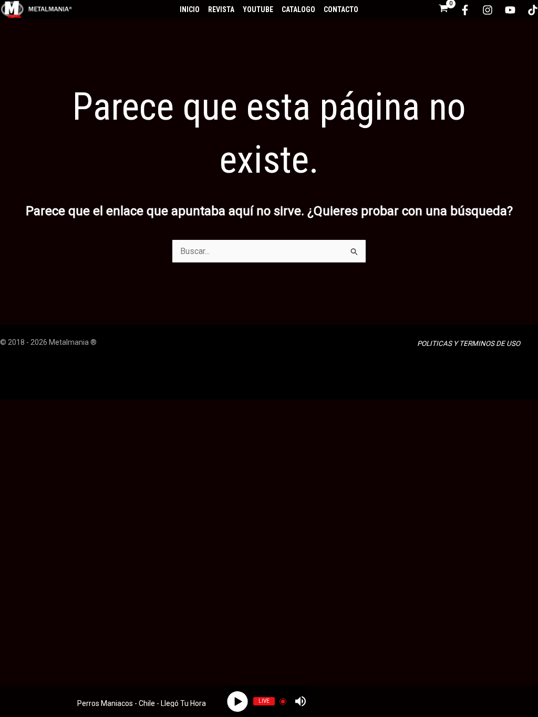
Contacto (341, 9)
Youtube (258, 9)
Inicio (190, 9)
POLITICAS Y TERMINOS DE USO (468, 343)
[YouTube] (510, 10)
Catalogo (298, 9)
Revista (221, 9)
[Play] (237, 701)
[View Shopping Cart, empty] (443, 9)
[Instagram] (487, 10)
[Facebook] (465, 10)
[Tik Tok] (532, 10)
